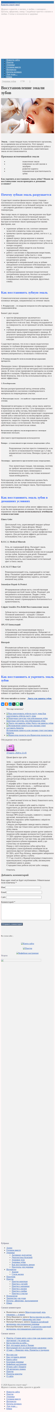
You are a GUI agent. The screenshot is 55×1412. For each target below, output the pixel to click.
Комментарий (8, 902)
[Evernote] (17, 704)
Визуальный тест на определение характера (26, 1348)
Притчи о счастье (20, 1293)
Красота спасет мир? (10, 4)
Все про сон (11, 1355)
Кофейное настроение (16, 1364)
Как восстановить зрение (23, 1264)
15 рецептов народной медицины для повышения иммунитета (28, 1327)
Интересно (11, 69)
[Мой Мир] (10, 704)
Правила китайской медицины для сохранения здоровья (27, 1323)
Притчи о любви (19, 1291)
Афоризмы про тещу (31, 1319)
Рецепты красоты (14, 1374)
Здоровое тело (18, 1260)
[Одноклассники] (6, 704)
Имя (3, 887)
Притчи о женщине (21, 1286)
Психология (11, 1296)
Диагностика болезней (22, 1257)
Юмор (9, 77)
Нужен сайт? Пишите (16, 1367)
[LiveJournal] (21, 704)
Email (3, 892)
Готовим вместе (13, 67)
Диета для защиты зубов (39, 698)
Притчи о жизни (19, 1289)
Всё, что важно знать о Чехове (20, 1345)
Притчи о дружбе (20, 1284)
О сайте (9, 1376)
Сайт (3, 897)
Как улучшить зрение (16, 1357)
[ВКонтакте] (2, 704)
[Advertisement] (27, 38)
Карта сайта (11, 1359)
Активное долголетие (22, 1255)
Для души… (11, 74)
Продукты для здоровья (22, 1267)
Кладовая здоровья (14, 1362)
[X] (13, 704)
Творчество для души (16, 1298)
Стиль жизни (18, 1274)
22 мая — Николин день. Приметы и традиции (27, 1350)
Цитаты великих (14, 72)
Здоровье (10, 65)
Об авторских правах (16, 1369)
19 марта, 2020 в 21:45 (16, 753)
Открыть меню (8, 2)
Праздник (10, 1277)
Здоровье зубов (9, 81)
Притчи (9, 62)
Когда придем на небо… (41, 1317)
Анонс (9, 1248)
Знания (15, 1272)
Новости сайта (13, 60)
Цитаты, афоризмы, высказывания (22, 1301)
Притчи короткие (20, 1281)
